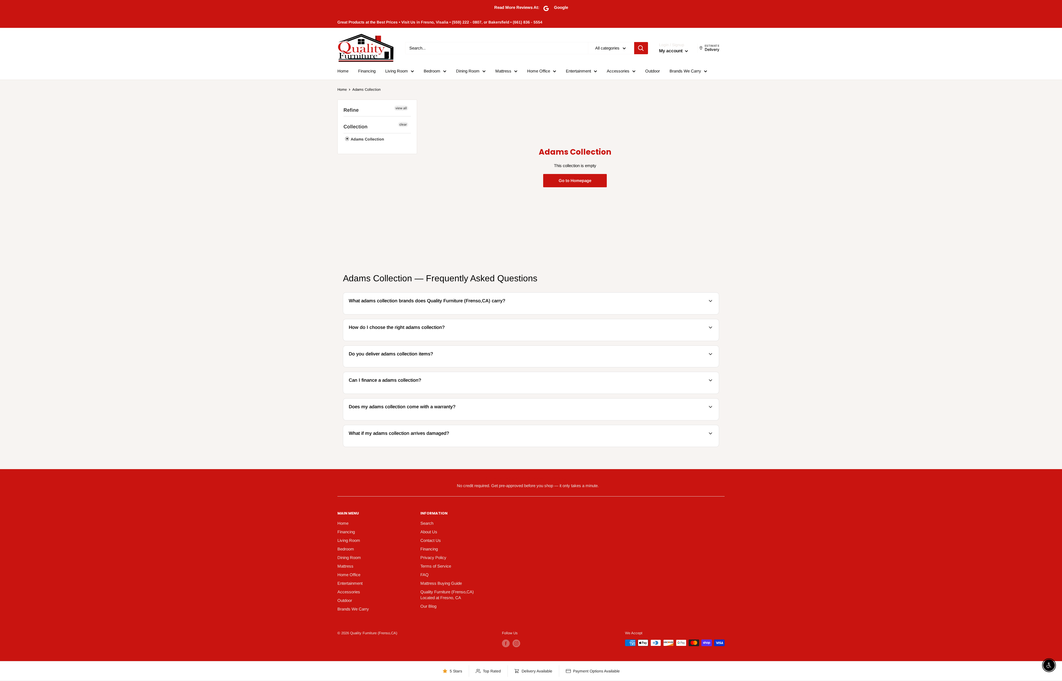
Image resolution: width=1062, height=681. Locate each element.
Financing (367, 71)
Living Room (396, 71)
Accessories (618, 71)
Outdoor (652, 71)
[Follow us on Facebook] (506, 643)
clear (403, 124)
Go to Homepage (575, 180)
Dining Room (468, 71)
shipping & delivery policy (637, 366)
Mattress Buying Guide (441, 583)
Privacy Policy (433, 557)
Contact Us (430, 540)
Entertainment (578, 71)
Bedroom (432, 71)
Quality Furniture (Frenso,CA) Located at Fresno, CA (447, 594)
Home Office (538, 71)
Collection (355, 126)
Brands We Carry (685, 71)
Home (342, 71)
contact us (698, 366)
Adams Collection (366, 89)
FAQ (424, 574)
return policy (687, 446)
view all (401, 108)
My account (671, 50)
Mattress (503, 71)
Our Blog (428, 606)
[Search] (641, 48)
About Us (428, 531)
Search (426, 523)
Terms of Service (435, 566)
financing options (389, 393)
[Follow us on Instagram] (516, 643)
